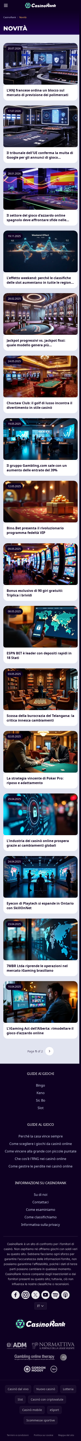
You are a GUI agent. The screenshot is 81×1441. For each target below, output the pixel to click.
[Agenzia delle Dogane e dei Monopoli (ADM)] (16, 1345)
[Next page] (49, 1051)
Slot (41, 1108)
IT (38, 1306)
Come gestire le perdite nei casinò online (40, 1166)
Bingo (40, 1085)
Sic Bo (40, 1100)
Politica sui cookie (43, 1435)
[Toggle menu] (6, 5)
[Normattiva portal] (53, 1345)
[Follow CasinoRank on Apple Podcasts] (65, 1295)
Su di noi (40, 1194)
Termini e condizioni (18, 1435)
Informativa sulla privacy (40, 1224)
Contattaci (40, 1202)
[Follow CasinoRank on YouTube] (45, 1295)
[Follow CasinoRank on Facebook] (15, 1295)
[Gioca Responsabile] (34, 1357)
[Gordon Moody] (34, 1369)
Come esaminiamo (40, 1209)
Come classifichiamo (41, 1217)
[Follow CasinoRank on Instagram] (25, 1295)
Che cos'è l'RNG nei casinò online (40, 1158)
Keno (41, 1093)
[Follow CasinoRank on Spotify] (55, 1295)
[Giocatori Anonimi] (63, 1357)
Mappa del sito (66, 1435)
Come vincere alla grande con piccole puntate (40, 1151)
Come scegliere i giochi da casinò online (40, 1143)
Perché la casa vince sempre (40, 1136)
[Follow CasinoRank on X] (35, 1295)
